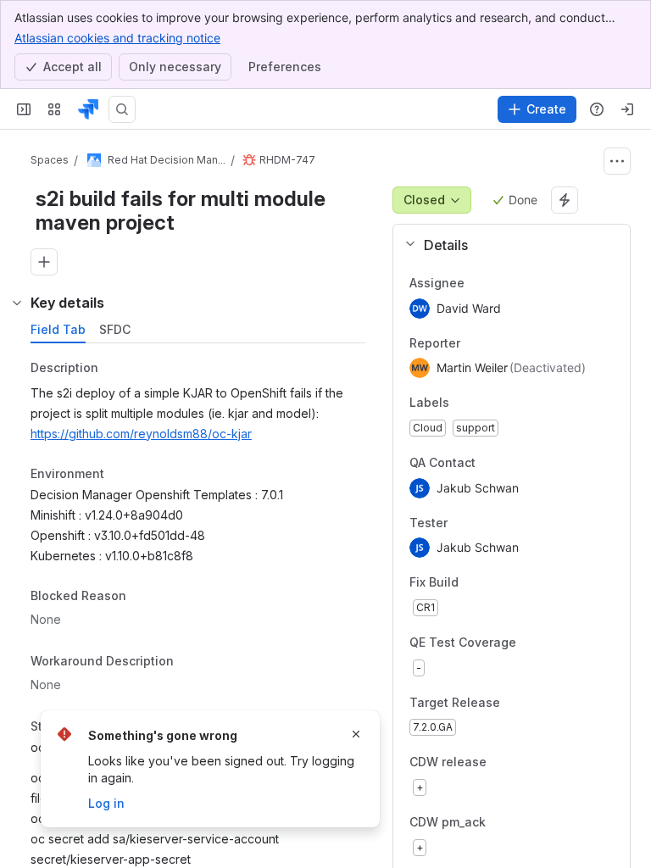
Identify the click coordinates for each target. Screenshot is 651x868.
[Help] (596, 109)
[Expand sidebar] (23, 109)
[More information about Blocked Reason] (143, 597)
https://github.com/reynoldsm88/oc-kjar (141, 433)
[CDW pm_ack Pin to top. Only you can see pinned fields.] (523, 822)
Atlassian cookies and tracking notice (117, 38)
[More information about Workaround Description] (191, 662)
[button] (504, 245)
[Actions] (617, 161)
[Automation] (564, 200)
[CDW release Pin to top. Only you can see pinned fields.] (524, 763)
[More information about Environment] (121, 474)
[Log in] (627, 109)
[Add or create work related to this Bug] (44, 261)
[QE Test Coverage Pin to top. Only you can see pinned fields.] (553, 642)
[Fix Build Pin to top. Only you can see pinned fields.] (496, 583)
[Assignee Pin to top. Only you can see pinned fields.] (478, 283)
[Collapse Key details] (17, 302)
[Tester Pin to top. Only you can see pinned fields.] (485, 523)
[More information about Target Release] (517, 703)
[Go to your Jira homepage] (88, 109)
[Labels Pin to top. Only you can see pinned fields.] (463, 403)
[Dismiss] (356, 734)
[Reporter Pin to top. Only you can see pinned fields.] (474, 343)
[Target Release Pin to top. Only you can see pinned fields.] (537, 702)
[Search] (122, 109)
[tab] (58, 329)
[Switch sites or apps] (54, 109)
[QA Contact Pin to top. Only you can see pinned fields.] (513, 463)
